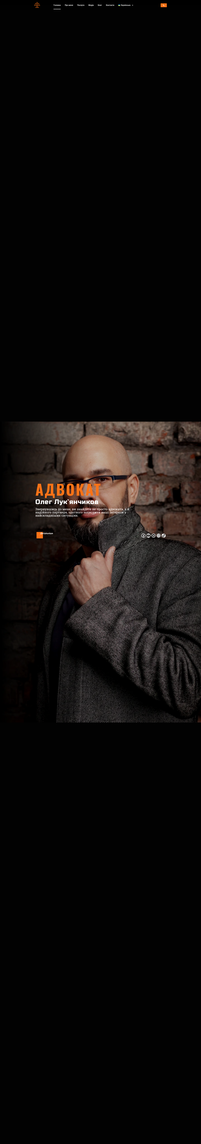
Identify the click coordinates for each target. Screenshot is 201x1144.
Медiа (91, 5)
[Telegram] (154, 536)
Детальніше (46, 533)
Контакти (110, 5)
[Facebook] (143, 536)
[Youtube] (149, 536)
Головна (57, 5)
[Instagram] (159, 536)
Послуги (80, 5)
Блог (100, 5)
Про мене (69, 5)
